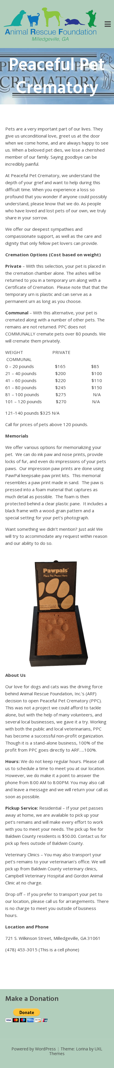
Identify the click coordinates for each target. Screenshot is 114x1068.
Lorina (82, 1049)
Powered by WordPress (33, 1049)
